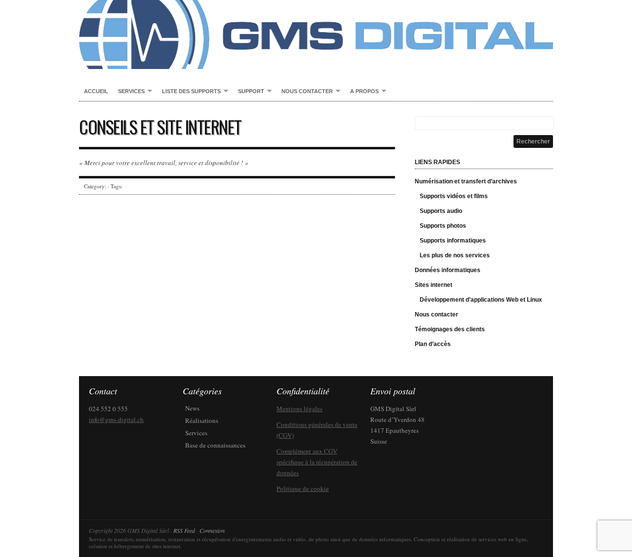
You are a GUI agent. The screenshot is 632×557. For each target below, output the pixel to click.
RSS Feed (184, 530)
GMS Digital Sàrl (316, 34)
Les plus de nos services (455, 255)
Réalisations (201, 420)
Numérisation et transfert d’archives (466, 181)
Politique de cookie (302, 488)
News (192, 408)
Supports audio (441, 211)
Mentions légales (299, 408)
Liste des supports (189, 91)
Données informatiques (447, 270)
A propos (362, 91)
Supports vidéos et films (454, 196)
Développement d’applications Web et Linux (481, 299)
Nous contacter (304, 91)
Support (248, 91)
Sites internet (433, 284)
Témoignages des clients (450, 329)
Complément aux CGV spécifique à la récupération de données (316, 462)
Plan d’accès (433, 344)
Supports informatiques (453, 240)
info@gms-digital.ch (116, 419)
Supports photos (443, 225)
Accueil (96, 91)
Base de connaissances (215, 445)
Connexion (212, 530)
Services (129, 91)
